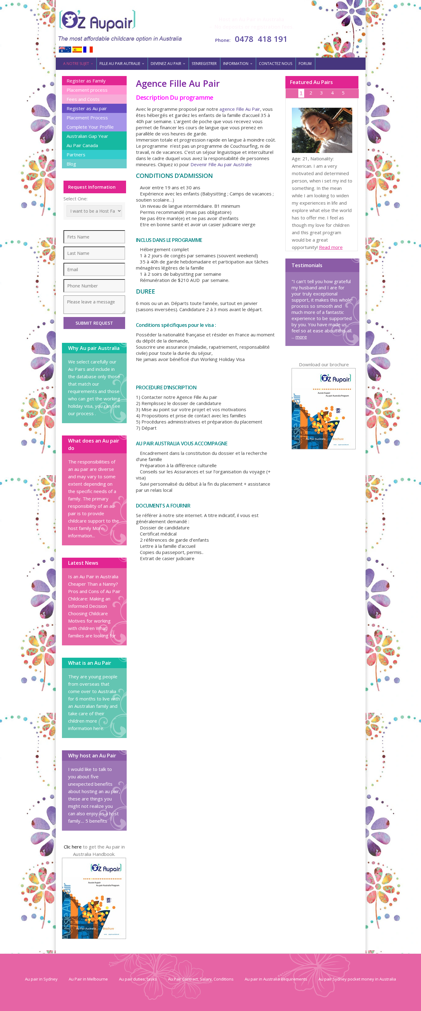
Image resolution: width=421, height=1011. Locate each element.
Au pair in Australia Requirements (276, 979)
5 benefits (96, 821)
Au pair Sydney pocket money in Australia (357, 979)
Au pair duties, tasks (138, 979)
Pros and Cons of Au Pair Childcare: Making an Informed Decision (94, 598)
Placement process (87, 90)
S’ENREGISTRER (204, 63)
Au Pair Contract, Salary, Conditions (201, 979)
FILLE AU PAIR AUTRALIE (120, 63)
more (301, 337)
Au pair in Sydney (41, 979)
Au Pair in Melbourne (88, 979)
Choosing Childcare (88, 613)
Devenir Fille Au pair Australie (221, 164)
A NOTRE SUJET (76, 63)
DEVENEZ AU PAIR (166, 63)
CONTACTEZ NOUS (275, 63)
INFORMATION (235, 63)
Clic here (73, 847)
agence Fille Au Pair (239, 109)
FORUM (305, 63)
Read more (331, 247)
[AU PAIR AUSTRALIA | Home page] (120, 24)
